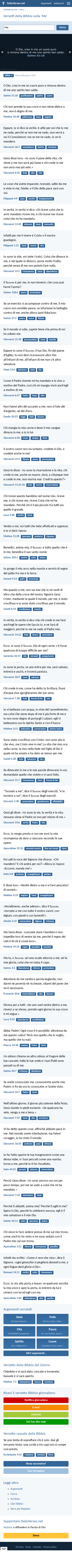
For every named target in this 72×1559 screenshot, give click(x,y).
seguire (48, 117)
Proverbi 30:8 (11, 994)
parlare (47, 874)
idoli (33, 370)
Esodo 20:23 (10, 416)
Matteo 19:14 (11, 946)
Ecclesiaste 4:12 (12, 1454)
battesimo (25, 729)
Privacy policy (49, 1547)
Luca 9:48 (9, 515)
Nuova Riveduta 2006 (25, 75)
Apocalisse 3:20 (12, 1298)
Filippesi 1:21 (11, 245)
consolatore (28, 147)
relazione (29, 1455)
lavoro (35, 635)
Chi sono (20, 1547)
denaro (40, 417)
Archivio (15, 1499)
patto (22, 579)
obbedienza (22, 1020)
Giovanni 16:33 (12, 1143)
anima (42, 558)
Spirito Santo (56, 729)
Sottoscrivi (59, 3)
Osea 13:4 (9, 369)
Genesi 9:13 (10, 579)
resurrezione (52, 485)
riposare (50, 536)
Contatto (37, 1547)
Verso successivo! (36, 1463)
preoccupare (48, 459)
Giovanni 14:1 (11, 459)
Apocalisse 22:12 (13, 848)
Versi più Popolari (20, 1509)
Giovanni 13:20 (12, 224)
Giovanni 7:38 (11, 698)
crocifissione (24, 609)
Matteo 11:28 (11, 536)
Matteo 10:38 (11, 116)
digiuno (38, 921)
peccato (22, 1169)
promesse (33, 579)
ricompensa (28, 271)
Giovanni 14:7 (11, 1092)
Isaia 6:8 (8, 874)
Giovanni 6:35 (11, 173)
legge (23, 417)
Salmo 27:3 (9, 318)
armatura (43, 1118)
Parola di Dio (37, 699)
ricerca (37, 1382)
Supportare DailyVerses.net (23, 1521)
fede (25, 173)
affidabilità (58, 802)
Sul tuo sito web (36, 1421)
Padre (25, 396)
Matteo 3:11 (10, 728)
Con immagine (36, 1471)
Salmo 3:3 (9, 968)
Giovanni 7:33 (11, 1195)
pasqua (24, 1045)
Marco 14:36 (10, 1045)
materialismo (28, 994)
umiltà (20, 515)
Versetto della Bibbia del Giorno (26, 1365)
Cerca (21, 9)
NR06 (7, 75)
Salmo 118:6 (10, 292)
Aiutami (7, 1527)
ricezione (52, 147)
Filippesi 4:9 (10, 198)
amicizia (41, 1455)
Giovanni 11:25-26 (14, 485)
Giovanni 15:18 (12, 339)
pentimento (43, 802)
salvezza (35, 677)
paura (23, 293)
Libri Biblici (16, 1504)
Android (36, 1414)
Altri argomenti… (36, 1353)
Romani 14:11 (11, 1272)
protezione (35, 293)
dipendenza (51, 271)
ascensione (47, 635)
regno (25, 947)
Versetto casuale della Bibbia (24, 1434)
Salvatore (22, 370)
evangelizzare (33, 874)
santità (24, 558)
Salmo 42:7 (9, 1071)
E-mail (36, 1407)
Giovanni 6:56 (11, 438)
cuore (49, 96)
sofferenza (27, 117)
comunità (48, 224)
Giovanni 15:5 (11, 271)
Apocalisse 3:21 (12, 1246)
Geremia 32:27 (11, 656)
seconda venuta (33, 848)
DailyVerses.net (10, 9)
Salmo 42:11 (10, 1221)
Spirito (40, 96)
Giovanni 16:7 (11, 147)
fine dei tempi (51, 848)
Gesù (38, 117)
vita (40, 173)
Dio (40, 370)
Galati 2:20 (9, 759)
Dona (36, 1535)
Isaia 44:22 (9, 1169)
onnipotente (48, 656)
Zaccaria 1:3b (11, 801)
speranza (26, 536)
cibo (33, 173)
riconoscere (46, 1272)
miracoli (34, 656)
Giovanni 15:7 (11, 780)
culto (33, 558)
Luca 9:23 (9, 1019)
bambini (47, 947)
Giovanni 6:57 (11, 395)
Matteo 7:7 (9, 1382)
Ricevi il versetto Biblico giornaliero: (29, 1393)
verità (25, 823)
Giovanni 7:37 (11, 1118)
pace (22, 199)
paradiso (36, 947)
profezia (20, 874)
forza (50, 1455)
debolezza (36, 1071)
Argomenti (46, 3)
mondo (52, 340)
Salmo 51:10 (10, 95)
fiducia (41, 318)
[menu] (68, 5)
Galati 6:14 (9, 609)
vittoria (36, 968)
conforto (38, 536)
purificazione (27, 96)
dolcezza (28, 224)
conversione (40, 729)
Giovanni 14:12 (12, 634)
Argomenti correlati (17, 1309)
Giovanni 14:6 (11, 822)
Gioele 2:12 (10, 921)
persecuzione (30, 340)
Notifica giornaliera (36, 1400)
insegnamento (46, 199)
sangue (35, 438)
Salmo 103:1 (10, 557)
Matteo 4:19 (10, 895)
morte (33, 246)
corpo (25, 438)
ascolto (31, 199)
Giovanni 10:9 (11, 677)
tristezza (50, 921)
